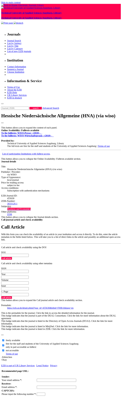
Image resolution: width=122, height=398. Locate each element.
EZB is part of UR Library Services (18, 365)
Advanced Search (50, 108)
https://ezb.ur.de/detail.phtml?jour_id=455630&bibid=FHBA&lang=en (40, 308)
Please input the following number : (19, 394)
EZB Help (12, 92)
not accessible (12, 350)
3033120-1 (12, 203)
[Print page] (7, 23)
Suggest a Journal (15, 69)
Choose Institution (15, 72)
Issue (3, 286)
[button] (20, 130)
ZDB (9, 214)
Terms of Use (13, 87)
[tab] (61, 130)
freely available (13, 340)
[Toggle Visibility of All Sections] (2, 122)
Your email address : (12, 380)
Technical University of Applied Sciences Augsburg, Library (31, 13)
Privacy (53, 365)
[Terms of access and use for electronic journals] (41, 133)
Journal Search (14, 40)
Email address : (9, 387)
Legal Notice (42, 365)
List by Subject (14, 43)
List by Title (12, 46)
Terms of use (104, 146)
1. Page (4, 291)
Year (3, 274)
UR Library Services (17, 95)
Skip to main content (11, 2)
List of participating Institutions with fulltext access (26, 154)
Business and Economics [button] (19, 209)
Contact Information (16, 66)
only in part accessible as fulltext (21, 347)
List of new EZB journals (19, 51)
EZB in (14, 98)
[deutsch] (18, 23)
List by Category (15, 48)
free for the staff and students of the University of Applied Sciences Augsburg (42, 343)
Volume (4, 280)
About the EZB (14, 90)
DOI (3, 252)
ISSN (3, 268)
